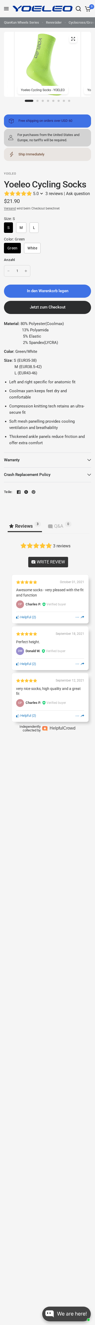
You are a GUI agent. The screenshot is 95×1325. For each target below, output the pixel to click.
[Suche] (78, 8)
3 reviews (54, 193)
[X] (26, 492)
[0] (87, 8)
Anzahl (9, 260)
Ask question (78, 193)
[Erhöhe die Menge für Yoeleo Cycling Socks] (26, 270)
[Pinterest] (33, 492)
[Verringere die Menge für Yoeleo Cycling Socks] (8, 270)
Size (9, 219)
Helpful (25, 617)
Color (14, 239)
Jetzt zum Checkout (47, 307)
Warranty (12, 460)
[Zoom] (73, 39)
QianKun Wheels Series (21, 22)
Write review (50, 561)
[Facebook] (19, 492)
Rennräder (54, 22)
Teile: (8, 492)
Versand (10, 208)
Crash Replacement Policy (27, 474)
